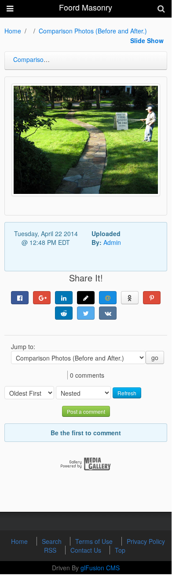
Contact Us (86, 550)
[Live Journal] (86, 297)
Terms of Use (94, 541)
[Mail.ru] (108, 297)
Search (52, 541)
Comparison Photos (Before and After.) (93, 30)
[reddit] (64, 313)
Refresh (126, 393)
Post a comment (86, 411)
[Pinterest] (152, 297)
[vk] (108, 313)
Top (120, 550)
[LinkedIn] (64, 297)
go (154, 357)
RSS (51, 550)
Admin (112, 242)
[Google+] (42, 297)
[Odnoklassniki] (130, 297)
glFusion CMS (100, 567)
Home (12, 30)
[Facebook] (20, 297)
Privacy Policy (146, 541)
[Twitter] (86, 313)
